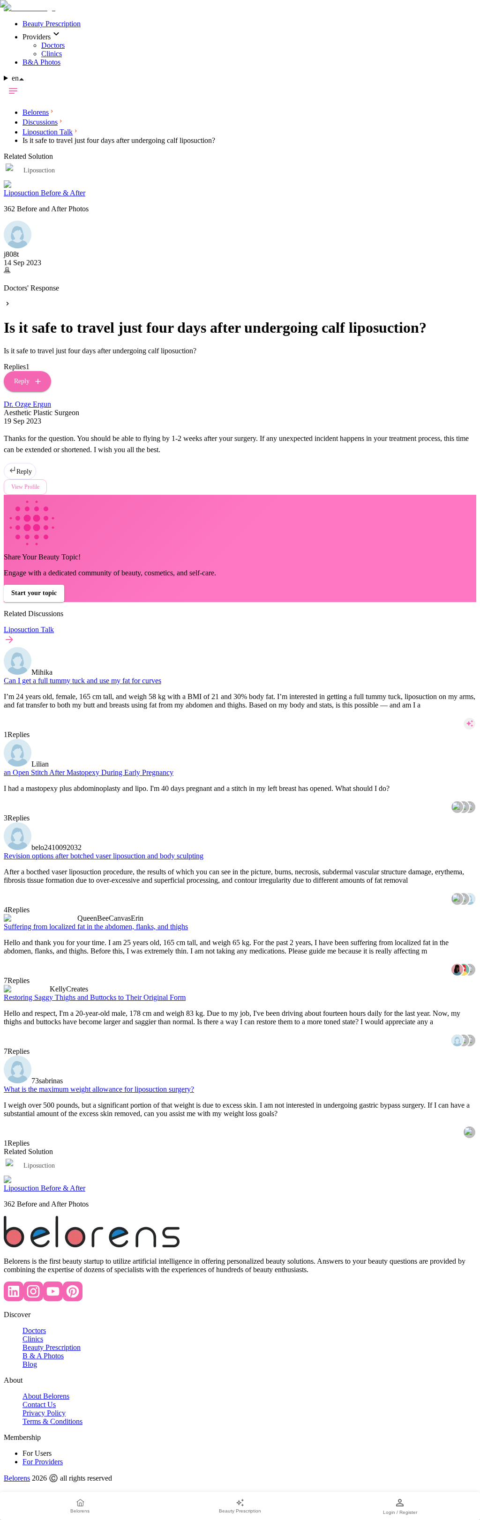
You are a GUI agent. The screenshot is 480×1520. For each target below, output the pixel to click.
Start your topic (34, 592)
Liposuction (39, 1165)
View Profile (25, 487)
